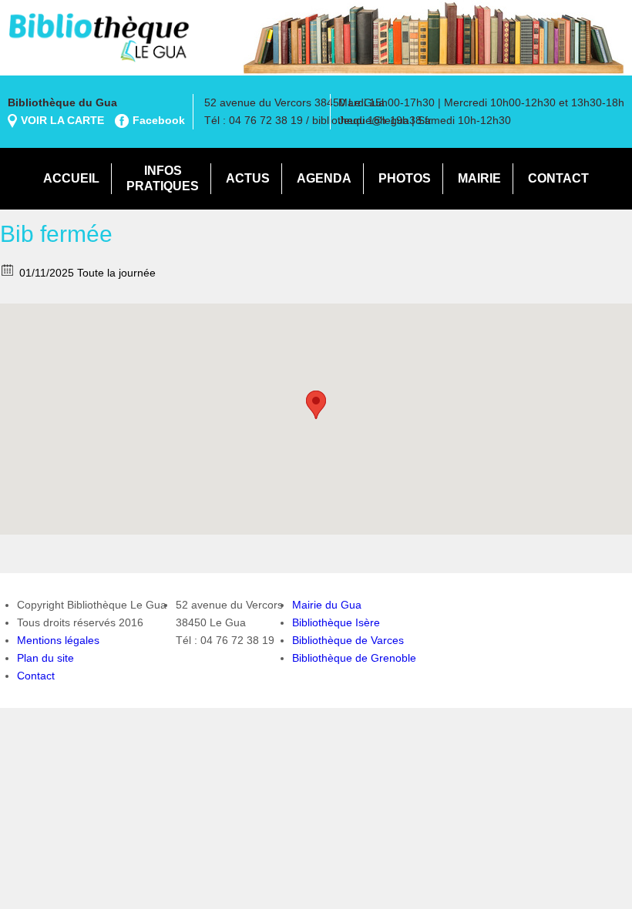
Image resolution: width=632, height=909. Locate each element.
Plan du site (45, 658)
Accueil (71, 178)
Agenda (324, 178)
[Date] (8, 269)
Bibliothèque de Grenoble (354, 658)
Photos (404, 178)
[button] (316, 404)
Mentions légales (58, 640)
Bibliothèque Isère (336, 622)
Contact (558, 178)
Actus (248, 178)
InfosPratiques (162, 178)
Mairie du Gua (326, 605)
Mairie (479, 178)
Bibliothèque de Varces (348, 640)
